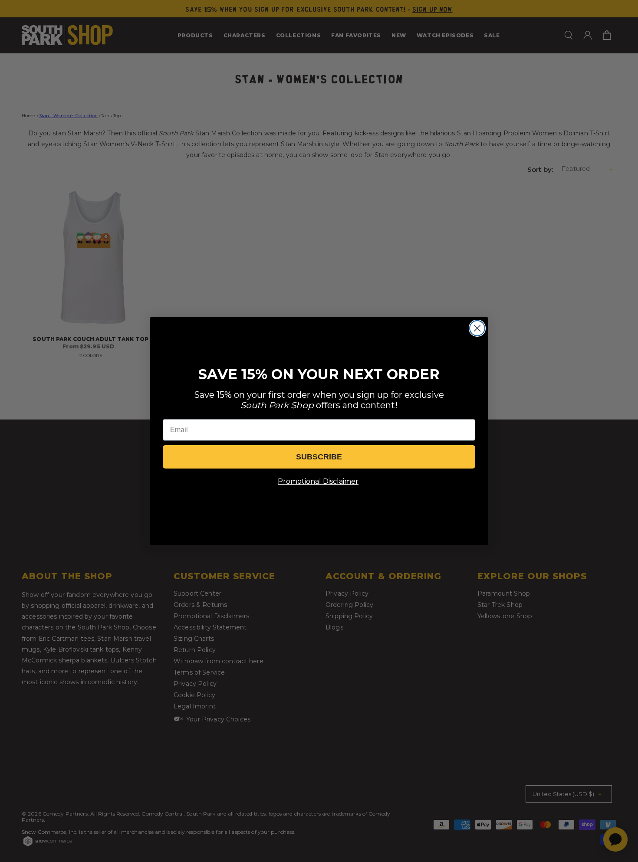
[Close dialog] (477, 328)
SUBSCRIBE (319, 456)
